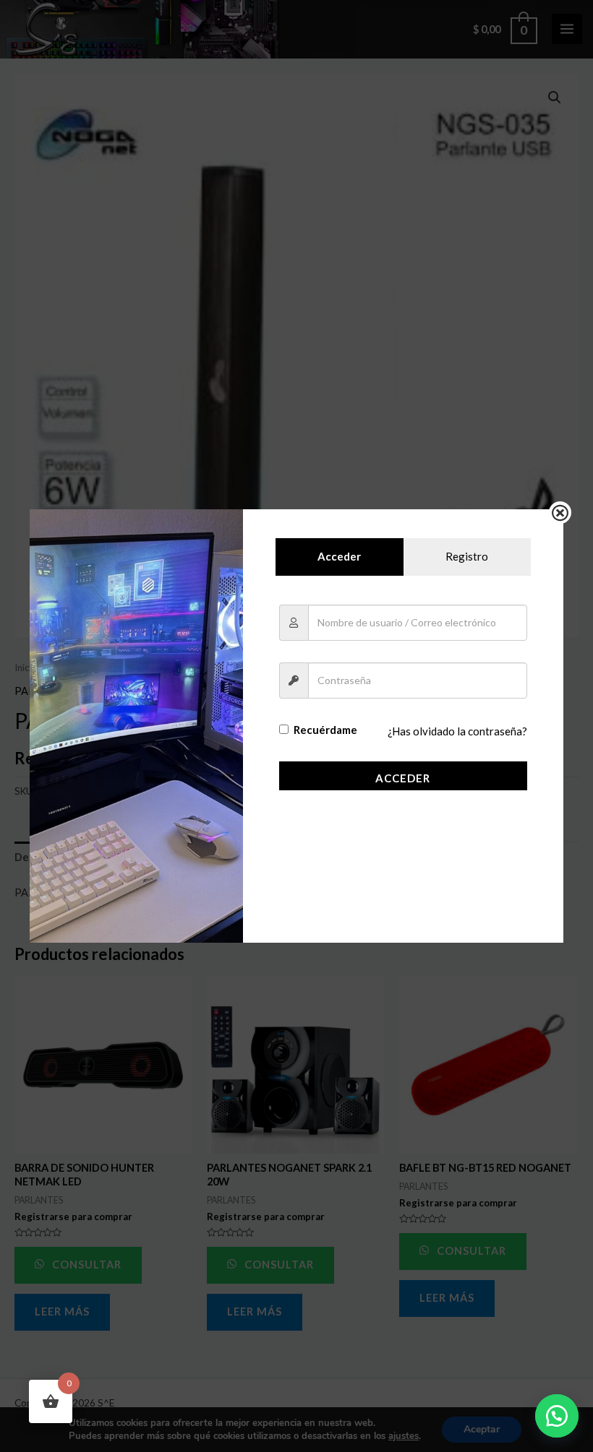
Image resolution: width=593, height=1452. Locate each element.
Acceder (402, 778)
